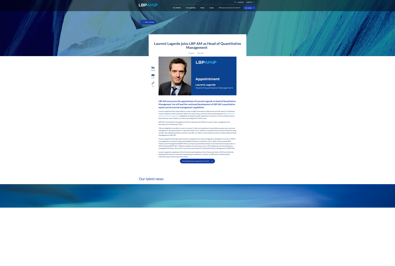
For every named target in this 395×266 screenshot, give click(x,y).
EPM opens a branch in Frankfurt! (229, 8)
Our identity (177, 7)
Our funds (248, 7)
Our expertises (190, 7)
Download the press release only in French (195, 161)
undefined (240, 2)
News (202, 7)
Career (211, 7)
